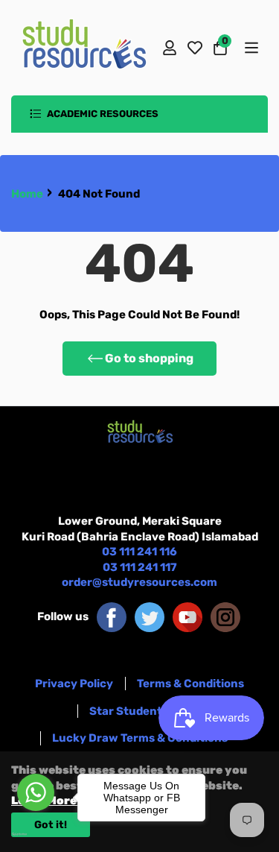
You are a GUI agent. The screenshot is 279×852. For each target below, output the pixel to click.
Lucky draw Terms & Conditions (140, 738)
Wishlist (195, 48)
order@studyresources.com (139, 582)
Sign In (169, 48)
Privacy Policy (74, 683)
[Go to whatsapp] (35, 792)
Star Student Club (139, 711)
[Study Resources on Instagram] (225, 616)
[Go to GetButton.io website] (36, 834)
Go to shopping (149, 358)
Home (27, 194)
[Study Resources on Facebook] (111, 616)
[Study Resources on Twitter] (149, 616)
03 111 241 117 (140, 567)
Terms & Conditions (190, 683)
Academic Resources (101, 113)
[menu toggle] (250, 48)
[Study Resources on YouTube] (187, 616)
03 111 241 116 (139, 551)
